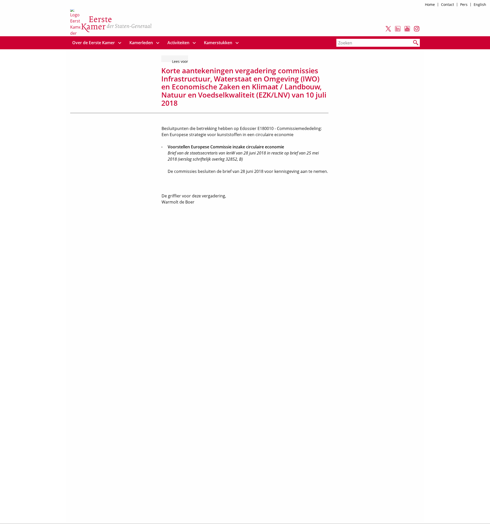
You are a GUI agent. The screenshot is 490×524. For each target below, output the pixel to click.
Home (430, 4)
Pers (464, 4)
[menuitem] (94, 42)
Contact (447, 4)
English (480, 4)
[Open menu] (120, 42)
